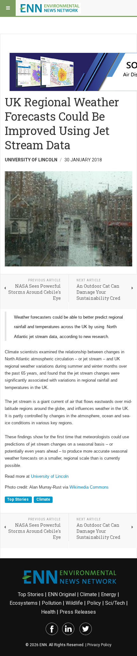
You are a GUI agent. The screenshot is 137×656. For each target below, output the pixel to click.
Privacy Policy (99, 645)
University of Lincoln (49, 476)
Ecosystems (24, 603)
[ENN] (50, 8)
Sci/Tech (115, 603)
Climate (43, 499)
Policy (94, 603)
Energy (108, 594)
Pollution (51, 603)
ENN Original (62, 594)
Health (48, 612)
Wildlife (74, 603)
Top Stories (18, 499)
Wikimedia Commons (89, 487)
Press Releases (78, 612)
